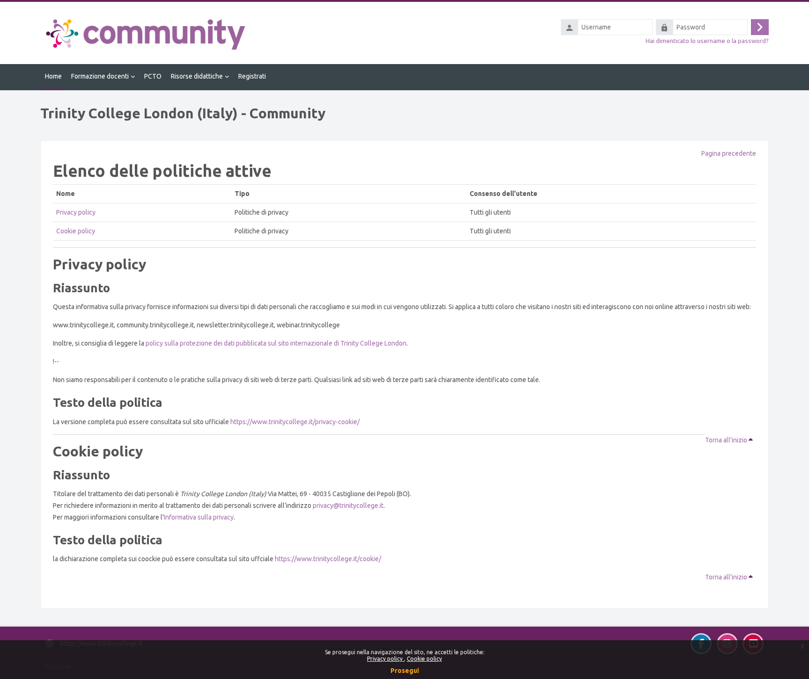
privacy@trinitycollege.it (348, 505)
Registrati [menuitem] (252, 76)
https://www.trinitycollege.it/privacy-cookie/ (295, 422)
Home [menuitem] (53, 76)
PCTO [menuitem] (153, 76)
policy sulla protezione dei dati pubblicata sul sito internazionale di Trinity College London (276, 343)
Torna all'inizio (727, 440)
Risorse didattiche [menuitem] (197, 76)
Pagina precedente (728, 153)
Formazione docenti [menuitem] (100, 76)
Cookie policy (424, 659)
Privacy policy (385, 659)
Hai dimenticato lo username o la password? (707, 40)
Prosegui (404, 670)
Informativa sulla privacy (199, 517)
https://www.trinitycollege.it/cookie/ (328, 559)
